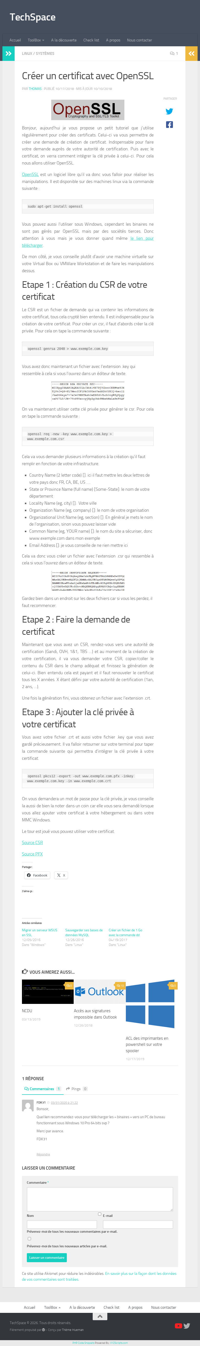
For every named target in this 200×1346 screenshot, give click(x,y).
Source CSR (32, 842)
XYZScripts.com (119, 1343)
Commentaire (38, 1183)
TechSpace (33, 17)
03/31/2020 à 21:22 (64, 1103)
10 (122, 985)
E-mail (108, 1216)
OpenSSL (30, 174)
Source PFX (32, 854)
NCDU (27, 1010)
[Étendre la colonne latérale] (8, 53)
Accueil (15, 40)
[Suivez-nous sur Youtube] (178, 1326)
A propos (113, 40)
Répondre (43, 1154)
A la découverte (64, 40)
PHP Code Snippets (83, 1343)
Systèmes (45, 53)
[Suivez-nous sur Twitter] (186, 1326)
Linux (27, 53)
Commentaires (45, 1088)
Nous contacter (139, 40)
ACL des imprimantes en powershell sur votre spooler (147, 1044)
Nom (30, 1216)
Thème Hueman (73, 1330)
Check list (91, 40)
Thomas (35, 89)
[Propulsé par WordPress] (43, 1329)
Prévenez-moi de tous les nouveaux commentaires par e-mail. (72, 1232)
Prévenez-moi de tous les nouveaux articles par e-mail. (67, 1246)
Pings (78, 1088)
